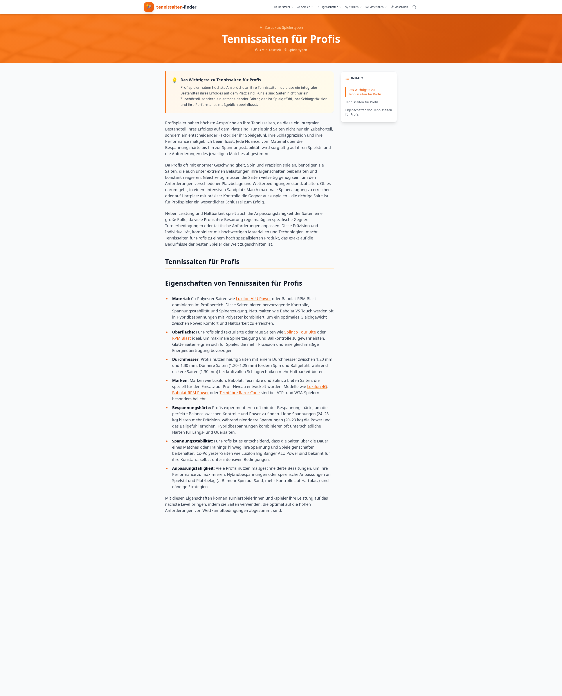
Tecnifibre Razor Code (240, 392)
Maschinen (401, 7)
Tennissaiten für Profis (361, 102)
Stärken (353, 7)
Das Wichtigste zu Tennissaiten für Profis (364, 92)
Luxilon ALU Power (253, 298)
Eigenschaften (329, 7)
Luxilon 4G (317, 386)
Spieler (305, 7)
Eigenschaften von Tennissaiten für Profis (368, 112)
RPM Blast (181, 338)
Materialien (376, 7)
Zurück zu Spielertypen (284, 27)
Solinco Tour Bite (300, 332)
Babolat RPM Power (190, 392)
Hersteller (284, 7)
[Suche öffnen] (414, 7)
